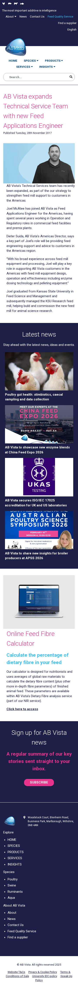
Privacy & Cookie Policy (42, 972)
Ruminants (15, 892)
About (12, 913)
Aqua (11, 898)
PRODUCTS (16, 852)
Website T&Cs (16, 972)
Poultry (13, 879)
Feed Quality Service (22, 931)
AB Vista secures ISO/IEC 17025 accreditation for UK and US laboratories (36, 502)
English (71, 29)
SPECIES (14, 846)
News (12, 919)
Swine (12, 885)
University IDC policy (44, 976)
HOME (12, 840)
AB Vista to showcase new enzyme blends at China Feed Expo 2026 (37, 449)
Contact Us (16, 925)
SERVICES (15, 858)
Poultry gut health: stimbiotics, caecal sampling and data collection (34, 397)
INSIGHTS (15, 864)
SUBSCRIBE (39, 782)
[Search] (71, 77)
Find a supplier (18, 937)
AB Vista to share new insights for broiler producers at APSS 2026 (36, 555)
